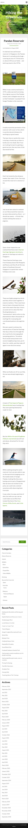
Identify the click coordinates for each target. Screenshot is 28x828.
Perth (5, 588)
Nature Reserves (6, 556)
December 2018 (6, 808)
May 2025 (4, 695)
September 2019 (6, 780)
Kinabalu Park (5, 669)
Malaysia (5, 591)
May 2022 (4, 747)
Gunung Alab (5, 672)
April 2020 (5, 762)
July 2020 (4, 756)
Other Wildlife (6, 573)
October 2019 (6, 777)
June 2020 (5, 759)
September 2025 (6, 689)
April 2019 (5, 795)
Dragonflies (6, 570)
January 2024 (5, 723)
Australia (5, 585)
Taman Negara (6, 629)
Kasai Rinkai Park (6, 647)
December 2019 (6, 774)
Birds (4, 564)
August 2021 (5, 750)
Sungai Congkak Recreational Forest (12, 632)
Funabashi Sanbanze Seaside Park (11, 650)
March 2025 (5, 701)
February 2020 (6, 768)
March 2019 (5, 798)
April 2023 (5, 732)
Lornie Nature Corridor (8, 623)
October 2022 (6, 735)
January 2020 (5, 771)
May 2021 (4, 753)
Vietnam (5, 600)
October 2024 (6, 704)
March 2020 (5, 765)
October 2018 (6, 814)
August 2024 (5, 707)
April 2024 (5, 713)
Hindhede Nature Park (8, 641)
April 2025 (5, 698)
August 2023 (5, 726)
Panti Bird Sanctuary (7, 666)
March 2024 (5, 716)
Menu (2, 2)
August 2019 (5, 783)
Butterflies (6, 567)
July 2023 (4, 729)
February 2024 (6, 719)
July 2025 (4, 692)
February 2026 (6, 686)
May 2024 (4, 710)
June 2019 (5, 789)
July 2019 (4, 786)
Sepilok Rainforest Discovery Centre (12, 617)
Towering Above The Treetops (10, 675)
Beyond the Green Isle (8, 580)
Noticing (4, 577)
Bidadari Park (5, 638)
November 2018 (6, 811)
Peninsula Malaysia (8, 593)
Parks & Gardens (6, 553)
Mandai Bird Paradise (8, 644)
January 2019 (5, 804)
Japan (4, 582)
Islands (4, 559)
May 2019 (4, 792)
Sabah (5, 596)
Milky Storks (12, 503)
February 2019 (6, 801)
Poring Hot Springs (7, 663)
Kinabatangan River (7, 620)
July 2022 (4, 741)
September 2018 (6, 817)
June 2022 (5, 744)
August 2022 (5, 738)
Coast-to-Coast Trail (7, 626)
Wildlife (4, 562)
